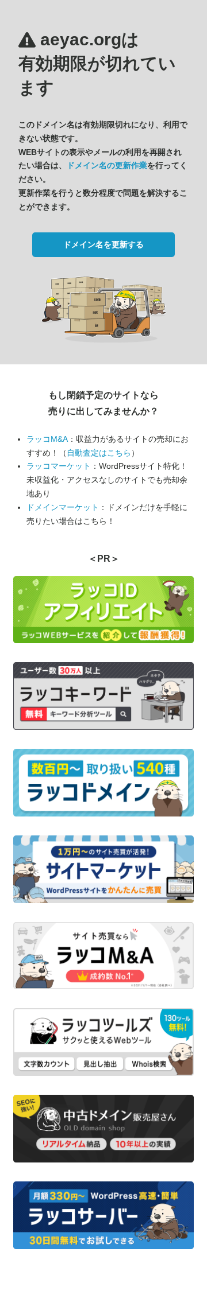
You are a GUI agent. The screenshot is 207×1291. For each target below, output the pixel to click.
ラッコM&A (47, 439)
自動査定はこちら (99, 452)
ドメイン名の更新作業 (107, 165)
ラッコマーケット (58, 465)
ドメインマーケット (62, 507)
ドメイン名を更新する (103, 244)
